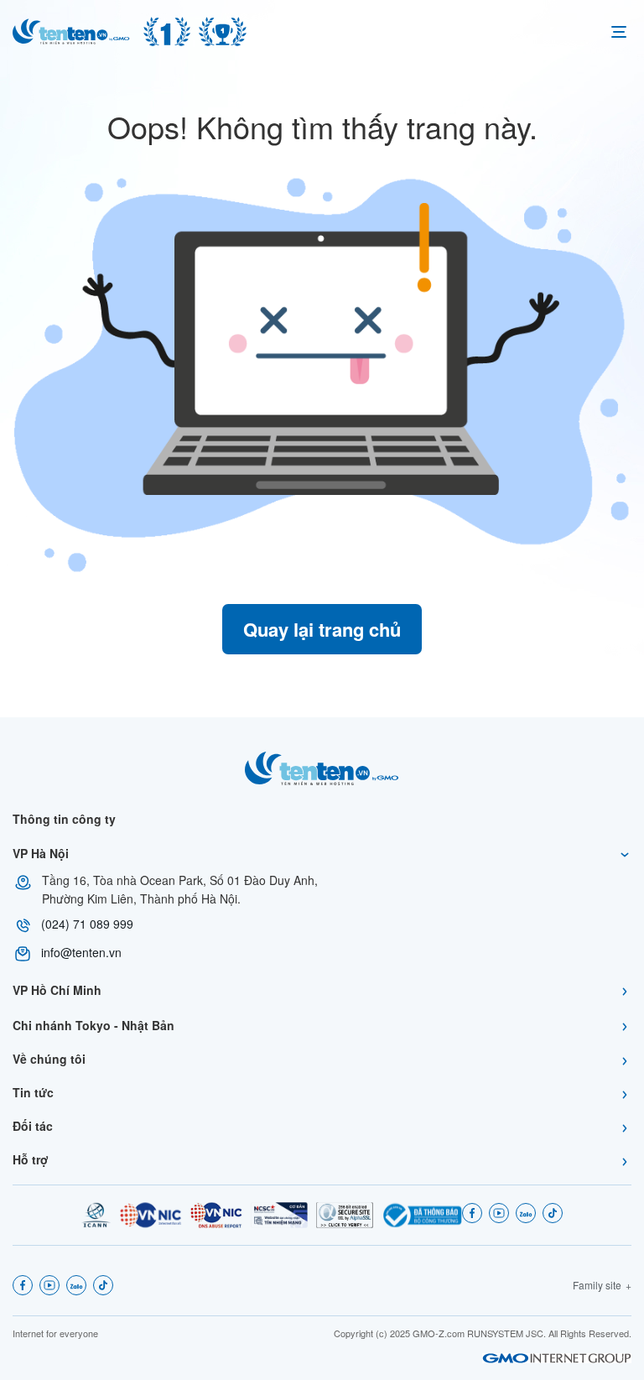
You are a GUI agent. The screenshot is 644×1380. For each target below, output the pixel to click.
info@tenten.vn (81, 952)
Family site (597, 1285)
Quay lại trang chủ (322, 629)
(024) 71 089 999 (87, 923)
